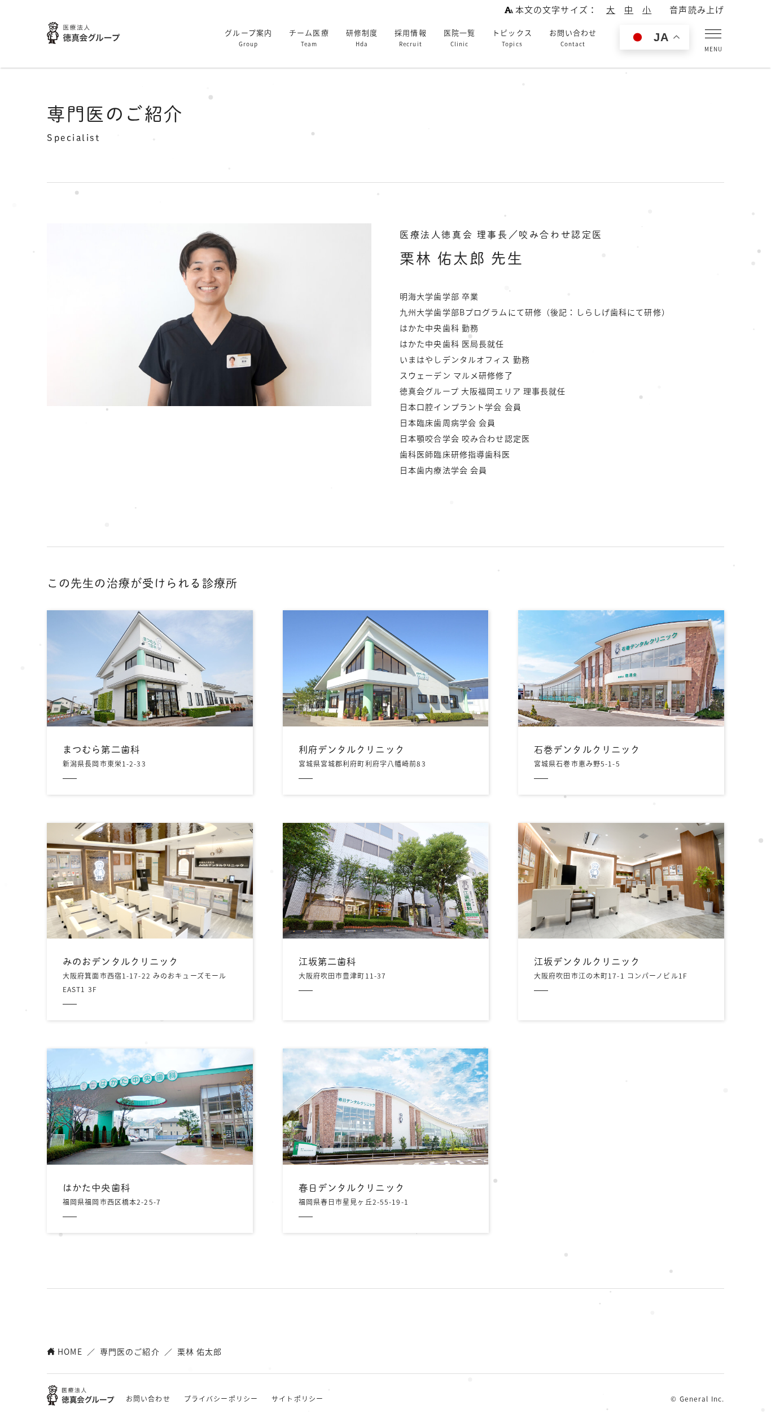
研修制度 (362, 38)
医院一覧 (459, 38)
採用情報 (410, 38)
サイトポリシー (297, 1398)
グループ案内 (248, 38)
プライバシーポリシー (221, 1398)
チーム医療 (309, 38)
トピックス (512, 38)
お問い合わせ (573, 38)
